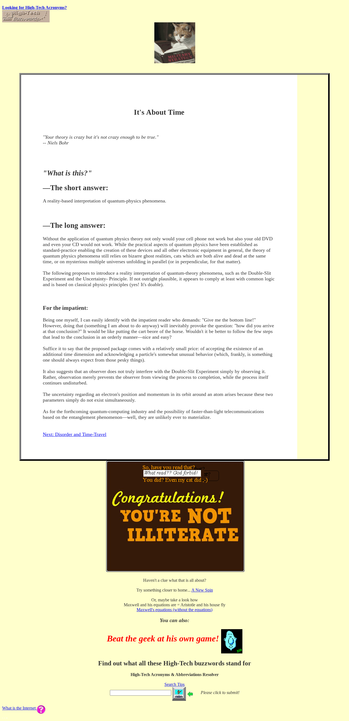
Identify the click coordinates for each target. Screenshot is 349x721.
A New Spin (202, 590)
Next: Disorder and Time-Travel (74, 434)
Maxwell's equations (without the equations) (174, 609)
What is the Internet (19, 708)
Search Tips (174, 684)
